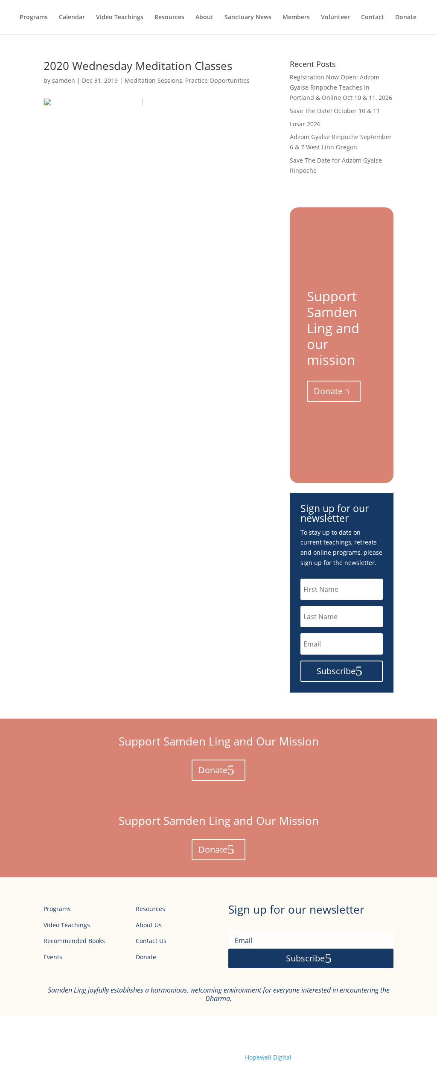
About (204, 17)
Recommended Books (74, 941)
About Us (149, 925)
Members (296, 17)
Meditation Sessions (153, 80)
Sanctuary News (247, 17)
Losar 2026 (305, 124)
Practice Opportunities (217, 80)
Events (53, 957)
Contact (372, 17)
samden (63, 80)
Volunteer (335, 17)
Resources (169, 17)
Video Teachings (119, 17)
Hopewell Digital (268, 1057)
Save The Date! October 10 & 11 (335, 111)
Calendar (72, 17)
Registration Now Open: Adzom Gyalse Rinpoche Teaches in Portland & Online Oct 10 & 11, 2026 (341, 87)
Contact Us (151, 941)
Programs (34, 17)
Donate (406, 17)
